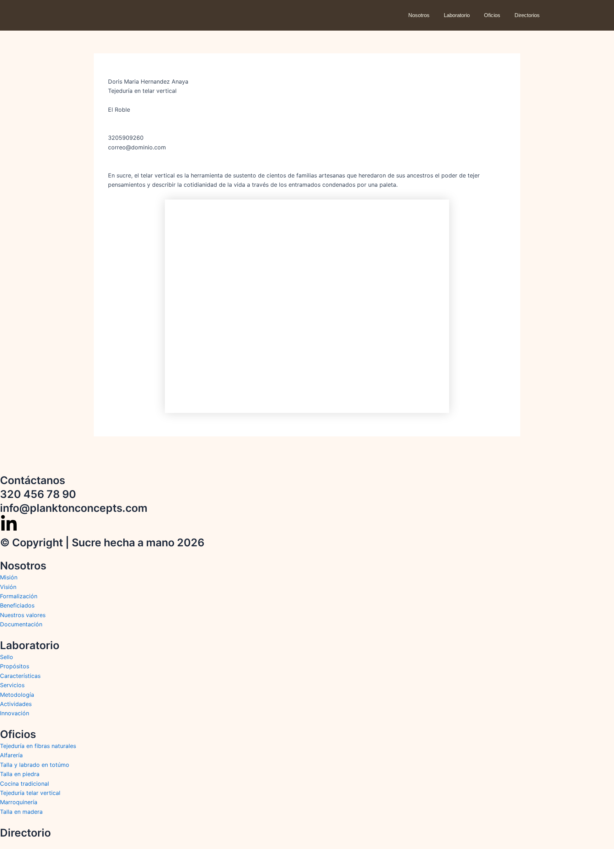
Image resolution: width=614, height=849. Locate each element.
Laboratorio (457, 15)
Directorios (527, 15)
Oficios (492, 15)
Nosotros (419, 15)
